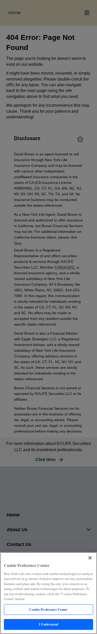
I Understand (48, 624)
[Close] (90, 558)
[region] (48, 593)
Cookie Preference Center (48, 609)
